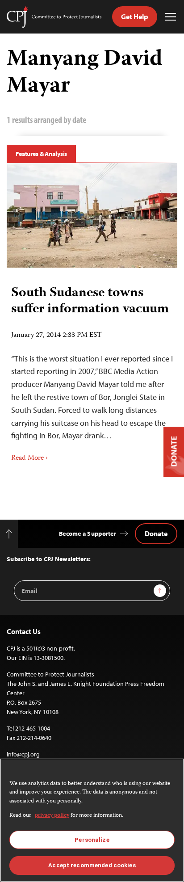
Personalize (92, 839)
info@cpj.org (23, 754)
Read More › (29, 458)
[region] (92, 820)
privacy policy (52, 815)
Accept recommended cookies (91, 865)
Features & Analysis (41, 154)
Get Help (134, 16)
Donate (156, 533)
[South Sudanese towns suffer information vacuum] (92, 215)
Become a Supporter (87, 533)
